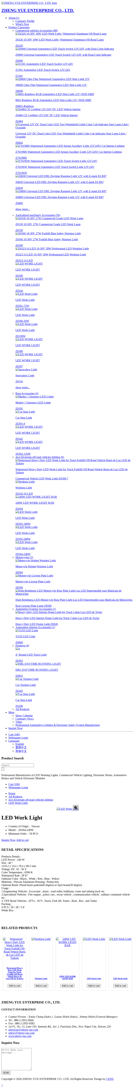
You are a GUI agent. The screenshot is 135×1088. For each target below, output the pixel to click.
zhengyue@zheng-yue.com (23, 1029)
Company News (24, 718)
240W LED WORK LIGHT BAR (67, 977)
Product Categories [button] (19, 27)
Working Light (41, 978)
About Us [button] (13, 17)
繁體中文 (21, 747)
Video (18, 721)
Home (11, 793)
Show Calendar (24, 715)
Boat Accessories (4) (26, 393)
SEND (6, 1072)
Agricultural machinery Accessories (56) (37, 215)
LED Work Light (18, 802)
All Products (22, 709)
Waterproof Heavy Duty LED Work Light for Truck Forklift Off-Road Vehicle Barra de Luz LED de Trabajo (14, 973)
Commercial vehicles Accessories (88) (36, 30)
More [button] (11, 712)
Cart (14, 734)
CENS (110, 1078)
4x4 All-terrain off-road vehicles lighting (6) (39, 457)
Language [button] (14, 740)
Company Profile (24, 21)
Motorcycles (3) (24, 557)
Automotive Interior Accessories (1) (35, 627)
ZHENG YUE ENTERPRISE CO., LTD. (37, 10)
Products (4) (22, 645)
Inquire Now (15, 728)
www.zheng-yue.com (19, 1036)
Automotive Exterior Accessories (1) (35, 608)
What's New (22, 24)
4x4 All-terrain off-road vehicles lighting (30, 799)
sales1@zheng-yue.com (21, 1032)
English (19, 744)
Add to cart (22, 840)
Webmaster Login (18, 737)
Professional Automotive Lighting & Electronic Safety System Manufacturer (57, 725)
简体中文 (21, 751)
